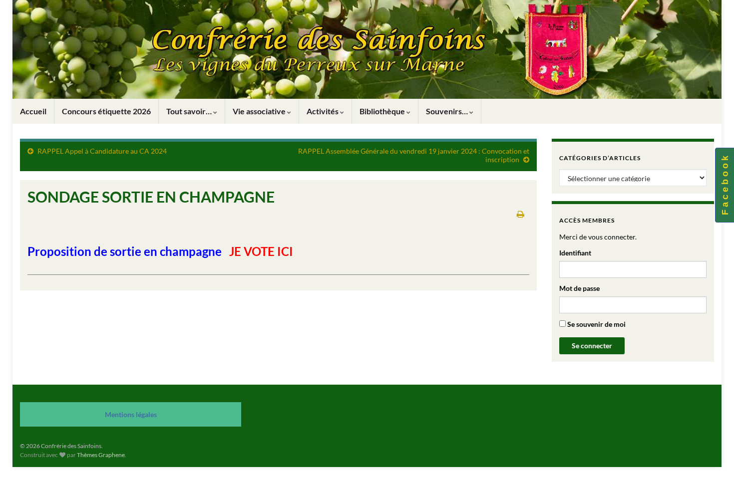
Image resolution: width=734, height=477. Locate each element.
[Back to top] (711, 454)
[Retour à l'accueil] (367, 49)
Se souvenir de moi (596, 324)
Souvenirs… (447, 111)
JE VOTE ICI (261, 251)
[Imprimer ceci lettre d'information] (520, 214)
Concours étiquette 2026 (106, 111)
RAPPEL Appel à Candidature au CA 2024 (102, 151)
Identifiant (575, 252)
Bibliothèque (383, 111)
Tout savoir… (189, 111)
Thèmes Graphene (101, 455)
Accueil (33, 111)
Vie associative (260, 111)
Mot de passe (579, 288)
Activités (323, 111)
